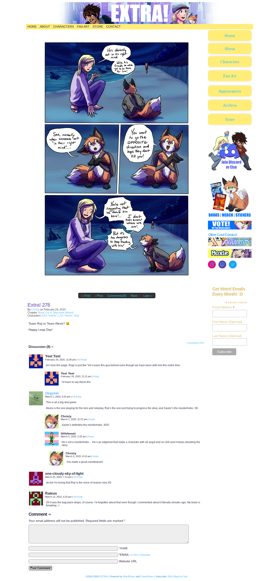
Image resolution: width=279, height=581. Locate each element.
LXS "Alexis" (65, 315)
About (45, 26)
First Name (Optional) (227, 321)
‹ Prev (99, 295)
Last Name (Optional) (227, 336)
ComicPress (147, 576)
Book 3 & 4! (45, 312)
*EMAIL (134, 554)
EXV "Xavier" (49, 315)
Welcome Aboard (63, 312)
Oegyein (52, 393)
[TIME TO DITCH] (117, 289)
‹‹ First (85, 295)
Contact (113, 26)
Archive (230, 105)
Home (32, 26)
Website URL (128, 561)
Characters (63, 26)
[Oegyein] (36, 404)
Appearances (229, 91)
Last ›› (147, 295)
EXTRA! (103, 576)
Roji (76, 315)
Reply (84, 359)
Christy (35, 309)
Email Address (223, 307)
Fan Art (83, 26)
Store (98, 26)
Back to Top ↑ (181, 576)
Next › (135, 295)
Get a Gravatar (141, 554)
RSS (170, 576)
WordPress (129, 576)
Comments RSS (195, 343)
